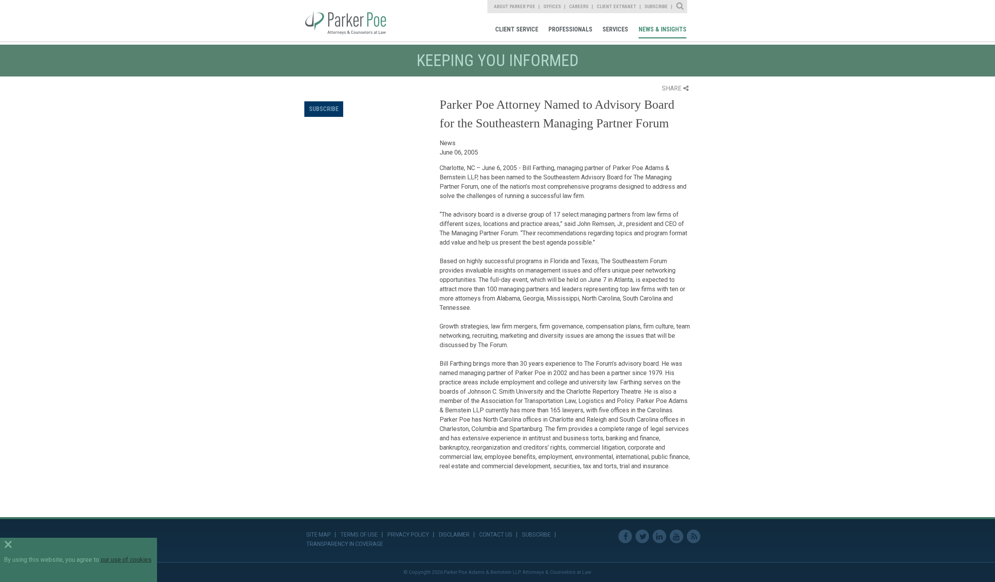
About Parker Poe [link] (514, 6)
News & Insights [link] (662, 29)
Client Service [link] (516, 29)
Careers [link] (578, 6)
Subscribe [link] (656, 6)
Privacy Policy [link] (408, 535)
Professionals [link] (570, 29)
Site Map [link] (318, 535)
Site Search (680, 6)
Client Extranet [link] (616, 6)
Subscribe (324, 109)
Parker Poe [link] (350, 20)
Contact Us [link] (495, 535)
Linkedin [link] (659, 536)
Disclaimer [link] (454, 535)
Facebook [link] (625, 536)
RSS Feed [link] (693, 536)
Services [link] (615, 29)
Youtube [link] (676, 536)
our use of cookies (126, 559)
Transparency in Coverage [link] (344, 544)
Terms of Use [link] (359, 535)
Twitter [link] (642, 536)
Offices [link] (552, 6)
